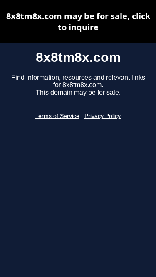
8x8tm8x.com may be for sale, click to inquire (78, 21)
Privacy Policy (102, 116)
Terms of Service (57, 116)
